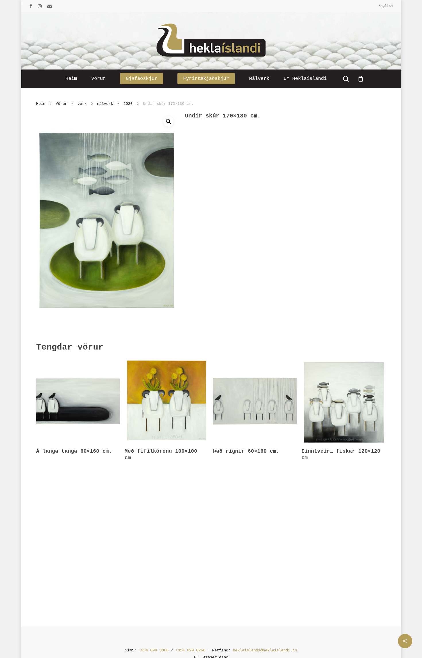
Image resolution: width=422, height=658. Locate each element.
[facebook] (31, 6)
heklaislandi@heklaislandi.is (265, 650)
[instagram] (40, 6)
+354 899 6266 (190, 650)
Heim (40, 104)
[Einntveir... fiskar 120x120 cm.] (343, 401)
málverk (105, 104)
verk (82, 104)
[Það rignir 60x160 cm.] (255, 401)
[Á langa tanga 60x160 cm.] (78, 401)
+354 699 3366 (154, 650)
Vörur (61, 104)
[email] (49, 6)
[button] (168, 121)
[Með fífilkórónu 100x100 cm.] (166, 401)
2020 (128, 104)
